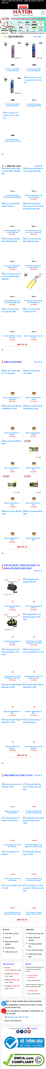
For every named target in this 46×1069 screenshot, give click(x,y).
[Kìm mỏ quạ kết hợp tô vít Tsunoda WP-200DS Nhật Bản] (12, 282)
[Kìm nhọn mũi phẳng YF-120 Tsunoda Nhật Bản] (33, 177)
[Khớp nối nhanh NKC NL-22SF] (12, 449)
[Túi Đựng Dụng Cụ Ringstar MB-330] (33, 587)
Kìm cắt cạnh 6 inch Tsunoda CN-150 (33, 337)
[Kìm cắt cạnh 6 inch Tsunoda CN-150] (33, 317)
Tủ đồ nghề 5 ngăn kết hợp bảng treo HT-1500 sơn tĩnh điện (33, 846)
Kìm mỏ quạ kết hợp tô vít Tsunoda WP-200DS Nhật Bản (12, 302)
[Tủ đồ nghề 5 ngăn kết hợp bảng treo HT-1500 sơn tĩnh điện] (33, 826)
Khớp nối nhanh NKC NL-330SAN (12, 433)
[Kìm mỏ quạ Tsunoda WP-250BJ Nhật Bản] (33, 247)
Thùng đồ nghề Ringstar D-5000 (12, 712)
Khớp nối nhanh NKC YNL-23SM (33, 398)
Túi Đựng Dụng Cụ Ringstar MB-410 (12, 607)
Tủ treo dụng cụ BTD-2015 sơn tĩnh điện (12, 879)
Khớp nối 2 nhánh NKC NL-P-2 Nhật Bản (12, 398)
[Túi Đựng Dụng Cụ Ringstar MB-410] (12, 587)
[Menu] (3, 13)
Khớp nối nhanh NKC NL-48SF (33, 539)
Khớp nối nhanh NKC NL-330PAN (33, 433)
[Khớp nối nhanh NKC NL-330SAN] (12, 414)
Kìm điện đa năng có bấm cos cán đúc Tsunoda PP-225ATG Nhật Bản (33, 232)
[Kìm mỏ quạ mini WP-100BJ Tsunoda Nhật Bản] (12, 212)
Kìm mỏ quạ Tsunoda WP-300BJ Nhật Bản (12, 266)
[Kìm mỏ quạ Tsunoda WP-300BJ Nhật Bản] (12, 247)
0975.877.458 (12, 1017)
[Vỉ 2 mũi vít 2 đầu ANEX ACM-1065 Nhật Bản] (33, 50)
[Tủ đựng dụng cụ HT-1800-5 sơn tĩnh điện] (12, 826)
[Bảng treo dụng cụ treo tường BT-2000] (12, 792)
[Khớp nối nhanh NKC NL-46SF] (12, 519)
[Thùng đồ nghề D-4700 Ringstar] (12, 728)
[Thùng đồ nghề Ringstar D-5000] (12, 693)
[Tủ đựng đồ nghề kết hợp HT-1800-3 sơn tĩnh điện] (33, 792)
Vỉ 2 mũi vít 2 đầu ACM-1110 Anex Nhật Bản (12, 69)
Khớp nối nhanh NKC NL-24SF (12, 504)
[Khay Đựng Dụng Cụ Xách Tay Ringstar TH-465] (33, 658)
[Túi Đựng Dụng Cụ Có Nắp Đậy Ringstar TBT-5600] (33, 622)
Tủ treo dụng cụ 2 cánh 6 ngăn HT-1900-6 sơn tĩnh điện (34, 914)
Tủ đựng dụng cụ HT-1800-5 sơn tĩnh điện (12, 845)
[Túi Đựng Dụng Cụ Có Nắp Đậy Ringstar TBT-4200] (12, 658)
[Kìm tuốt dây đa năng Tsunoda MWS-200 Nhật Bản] (33, 86)
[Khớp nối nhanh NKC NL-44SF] (33, 484)
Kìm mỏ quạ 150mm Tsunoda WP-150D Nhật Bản (33, 301)
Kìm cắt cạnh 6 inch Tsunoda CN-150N (12, 337)
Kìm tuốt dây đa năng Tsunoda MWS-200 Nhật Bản (33, 105)
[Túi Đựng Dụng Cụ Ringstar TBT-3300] (12, 622)
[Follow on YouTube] (29, 1031)
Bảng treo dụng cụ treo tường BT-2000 (12, 812)
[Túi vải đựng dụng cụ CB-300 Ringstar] (33, 728)
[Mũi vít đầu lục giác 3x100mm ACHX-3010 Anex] (12, 121)
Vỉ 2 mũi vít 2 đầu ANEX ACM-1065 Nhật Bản (34, 69)
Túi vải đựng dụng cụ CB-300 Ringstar (33, 747)
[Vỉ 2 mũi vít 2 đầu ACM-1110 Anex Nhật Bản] (12, 50)
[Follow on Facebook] (18, 1031)
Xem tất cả (38, 362)
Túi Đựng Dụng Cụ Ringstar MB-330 (33, 607)
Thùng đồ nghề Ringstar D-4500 (33, 712)
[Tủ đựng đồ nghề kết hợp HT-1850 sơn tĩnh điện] (33, 860)
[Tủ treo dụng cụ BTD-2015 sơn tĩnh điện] (12, 860)
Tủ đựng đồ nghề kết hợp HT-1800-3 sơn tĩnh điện (33, 812)
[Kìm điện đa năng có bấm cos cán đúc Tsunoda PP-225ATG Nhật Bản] (33, 212)
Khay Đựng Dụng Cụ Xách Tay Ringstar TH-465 (33, 677)
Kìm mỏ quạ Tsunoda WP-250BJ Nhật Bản (33, 266)
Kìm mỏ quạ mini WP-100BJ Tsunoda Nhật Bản (12, 231)
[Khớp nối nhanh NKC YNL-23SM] (33, 379)
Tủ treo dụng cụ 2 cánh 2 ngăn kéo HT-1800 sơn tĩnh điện (12, 914)
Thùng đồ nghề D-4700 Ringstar (12, 747)
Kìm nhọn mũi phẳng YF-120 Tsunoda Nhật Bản (33, 196)
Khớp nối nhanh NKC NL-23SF (33, 469)
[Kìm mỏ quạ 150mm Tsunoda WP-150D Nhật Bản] (33, 282)
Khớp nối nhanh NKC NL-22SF (12, 469)
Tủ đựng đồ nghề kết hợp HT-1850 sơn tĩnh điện (33, 879)
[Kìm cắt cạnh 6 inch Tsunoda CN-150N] (12, 317)
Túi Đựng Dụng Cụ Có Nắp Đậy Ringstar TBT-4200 (12, 677)
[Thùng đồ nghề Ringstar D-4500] (33, 693)
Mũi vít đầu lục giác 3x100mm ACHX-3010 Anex (12, 140)
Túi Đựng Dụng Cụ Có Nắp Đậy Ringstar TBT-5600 (33, 642)
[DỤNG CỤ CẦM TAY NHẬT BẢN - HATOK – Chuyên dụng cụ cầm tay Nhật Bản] (23, 13)
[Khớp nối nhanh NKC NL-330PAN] (33, 414)
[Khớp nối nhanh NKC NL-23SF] (33, 449)
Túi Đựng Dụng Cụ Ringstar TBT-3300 (12, 642)
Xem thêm (38, 166)
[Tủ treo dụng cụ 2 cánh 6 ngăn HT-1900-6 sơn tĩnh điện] (33, 894)
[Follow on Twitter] (25, 1031)
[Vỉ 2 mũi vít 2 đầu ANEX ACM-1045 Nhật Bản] (12, 86)
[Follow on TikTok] (21, 1031)
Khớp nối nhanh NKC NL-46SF (12, 539)
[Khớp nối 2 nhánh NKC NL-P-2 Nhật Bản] (12, 379)
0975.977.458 (15, 974)
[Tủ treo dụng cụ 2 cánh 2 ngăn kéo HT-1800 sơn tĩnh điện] (12, 894)
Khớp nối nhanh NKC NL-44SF (33, 504)
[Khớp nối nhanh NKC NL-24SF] (12, 484)
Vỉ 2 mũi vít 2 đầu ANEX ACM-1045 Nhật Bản (12, 105)
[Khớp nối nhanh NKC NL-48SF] (33, 519)
